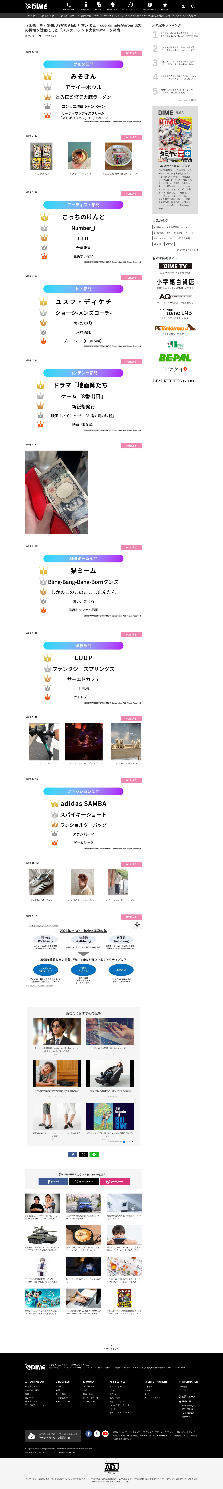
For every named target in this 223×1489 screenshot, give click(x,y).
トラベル (114, 1394)
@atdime (55, 1181)
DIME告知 (183, 1386)
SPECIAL (186, 1401)
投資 (85, 1390)
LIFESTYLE (119, 1381)
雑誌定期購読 (132, 1435)
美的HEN (186, 1416)
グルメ (113, 1390)
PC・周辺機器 (31, 1401)
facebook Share (72, 1154)
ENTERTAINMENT (157, 1381)
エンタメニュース (152, 1397)
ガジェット (30, 1397)
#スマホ (169, 244)
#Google (158, 244)
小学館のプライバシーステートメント (155, 1435)
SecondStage (188, 1405)
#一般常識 (159, 232)
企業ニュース (189, 1396)
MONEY (90, 1381)
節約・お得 (88, 1394)
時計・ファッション (119, 1401)
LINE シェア (94, 1154)
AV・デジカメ (31, 1386)
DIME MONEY (89, 1386)
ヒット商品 (61, 1394)
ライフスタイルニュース (64, 15)
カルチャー (149, 1390)
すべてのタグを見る (186, 250)
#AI (169, 232)
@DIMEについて (120, 1432)
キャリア (60, 1386)
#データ (190, 232)
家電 (27, 1394)
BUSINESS (64, 1381)
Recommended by (114, 1142)
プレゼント (183, 1390)
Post (83, 1154)
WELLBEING (187, 1409)
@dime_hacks (117, 1181)
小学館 (122, 1435)
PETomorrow (188, 1413)
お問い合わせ (181, 1432)
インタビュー (62, 1397)
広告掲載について (180, 1435)
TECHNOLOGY (36, 1381)
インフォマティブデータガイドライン (157, 1432)
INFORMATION (190, 1381)
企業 (58, 1390)
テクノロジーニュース (35, 1405)
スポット (148, 1386)
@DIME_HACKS (86, 1181)
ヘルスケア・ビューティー (121, 1405)
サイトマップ (134, 1432)
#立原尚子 (159, 227)
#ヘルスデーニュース (164, 238)
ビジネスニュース (64, 1401)
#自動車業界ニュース (177, 227)
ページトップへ (111, 1348)
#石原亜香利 (184, 238)
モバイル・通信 (32, 1390)
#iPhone (178, 232)
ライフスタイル (41, 15)
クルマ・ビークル (118, 1386)
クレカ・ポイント (91, 1397)
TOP (27, 15)
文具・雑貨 (115, 1397)
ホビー (147, 1394)
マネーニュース (90, 1401)
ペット (113, 1409)
